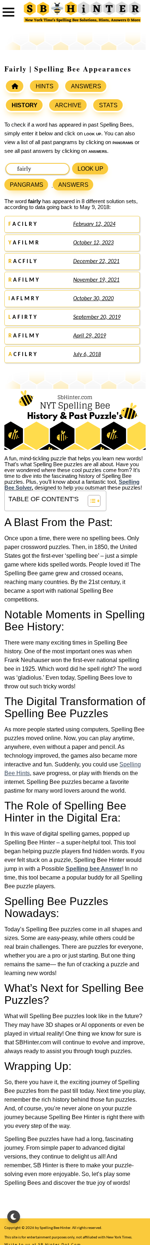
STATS (108, 105)
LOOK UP (90, 169)
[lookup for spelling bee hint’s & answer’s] (14, 86)
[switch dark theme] (13, 1216)
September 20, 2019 (97, 317)
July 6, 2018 (87, 354)
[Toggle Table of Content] (90, 501)
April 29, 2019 (89, 336)
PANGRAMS (26, 185)
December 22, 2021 (96, 261)
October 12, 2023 (93, 243)
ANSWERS (86, 86)
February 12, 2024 (94, 224)
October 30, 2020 (93, 299)
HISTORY (25, 105)
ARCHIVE (68, 105)
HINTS (45, 86)
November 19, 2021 (96, 280)
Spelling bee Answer (94, 869)
